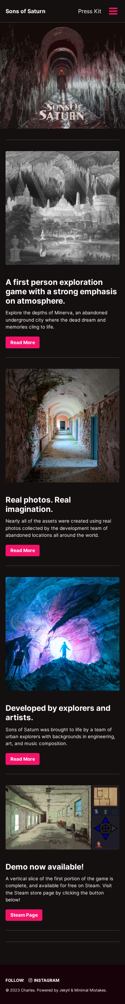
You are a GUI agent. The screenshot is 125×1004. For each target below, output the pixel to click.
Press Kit (89, 11)
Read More (22, 342)
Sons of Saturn (25, 11)
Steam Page (24, 915)
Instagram (46, 980)
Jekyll (64, 990)
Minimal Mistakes (90, 990)
